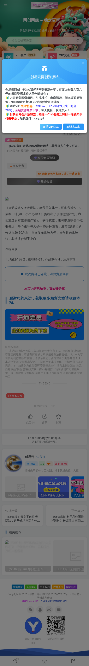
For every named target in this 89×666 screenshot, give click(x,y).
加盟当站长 (73, 127)
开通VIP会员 (51, 127)
